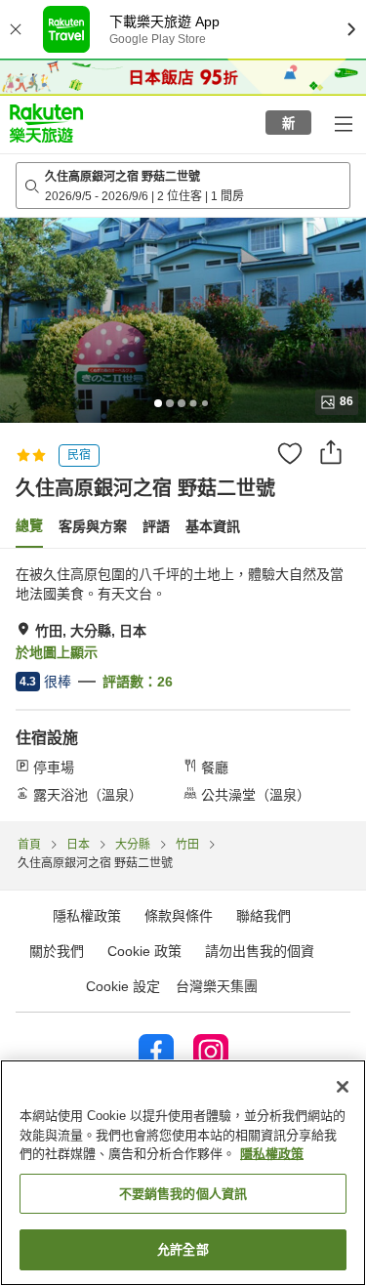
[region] (183, 1172)
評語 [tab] (156, 526)
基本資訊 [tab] (212, 526)
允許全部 (183, 1249)
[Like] (290, 453)
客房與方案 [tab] (93, 526)
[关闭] (342, 1086)
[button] (46, 123)
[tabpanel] (183, 684)
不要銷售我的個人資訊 (183, 1193)
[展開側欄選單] (342, 123)
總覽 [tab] (29, 525)
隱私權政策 (272, 1153)
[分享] (330, 452)
